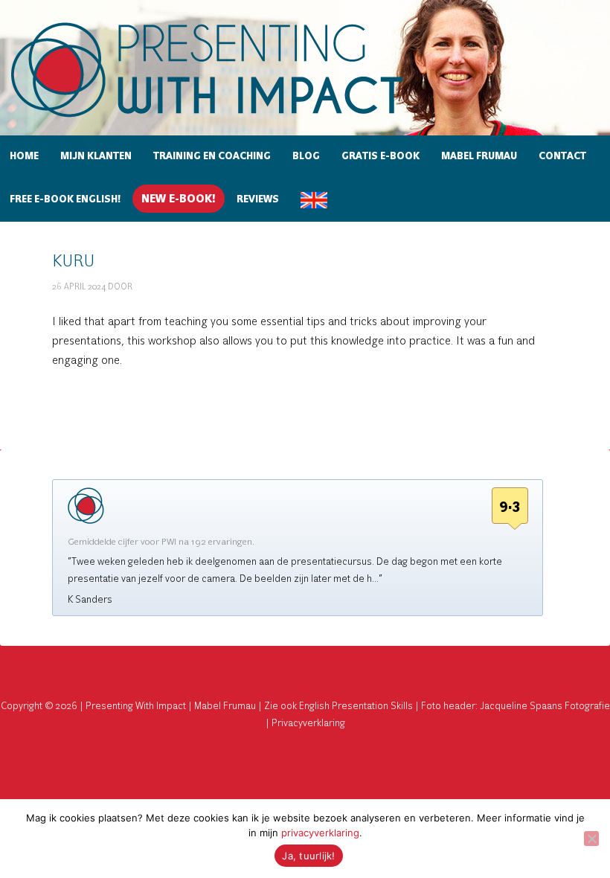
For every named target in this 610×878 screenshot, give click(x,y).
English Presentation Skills (356, 706)
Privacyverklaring (308, 723)
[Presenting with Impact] (233, 119)
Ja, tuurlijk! (308, 856)
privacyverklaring (320, 833)
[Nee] (591, 838)
